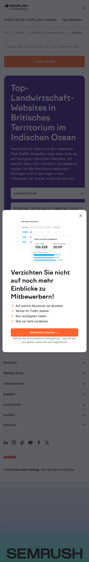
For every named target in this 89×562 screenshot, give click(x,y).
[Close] (81, 216)
